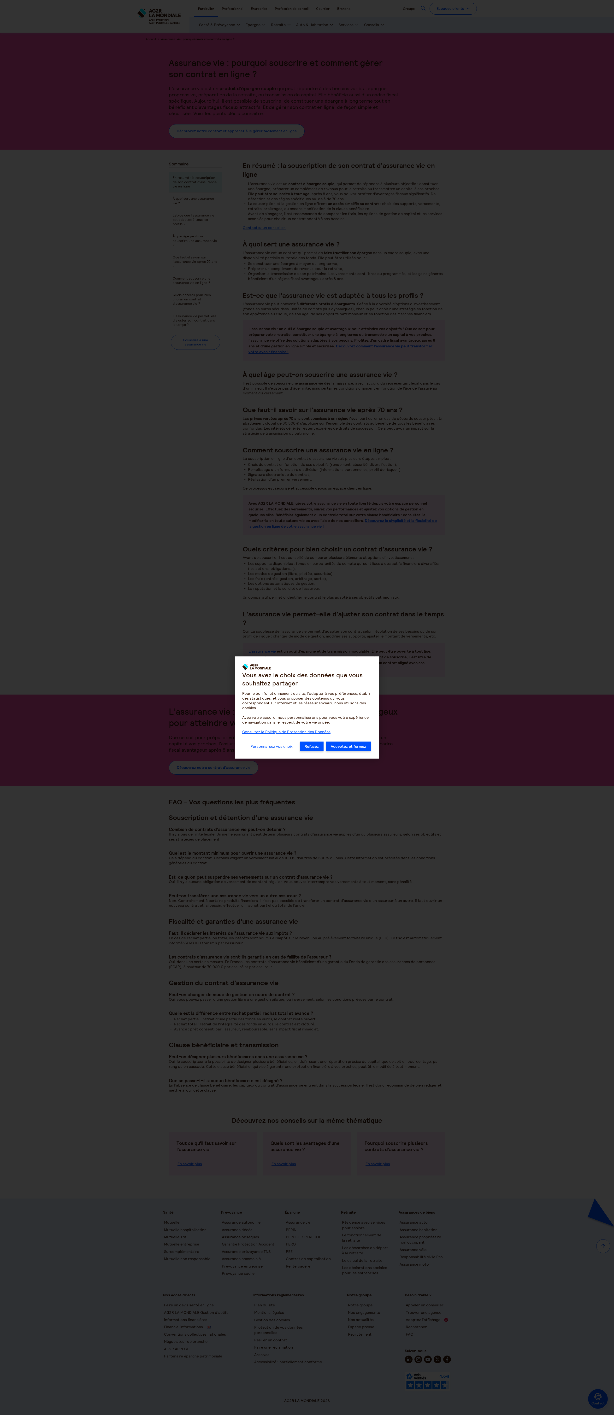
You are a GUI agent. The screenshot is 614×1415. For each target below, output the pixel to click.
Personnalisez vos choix (271, 746)
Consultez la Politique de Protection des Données (286, 731)
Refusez (312, 746)
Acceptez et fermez (348, 746)
